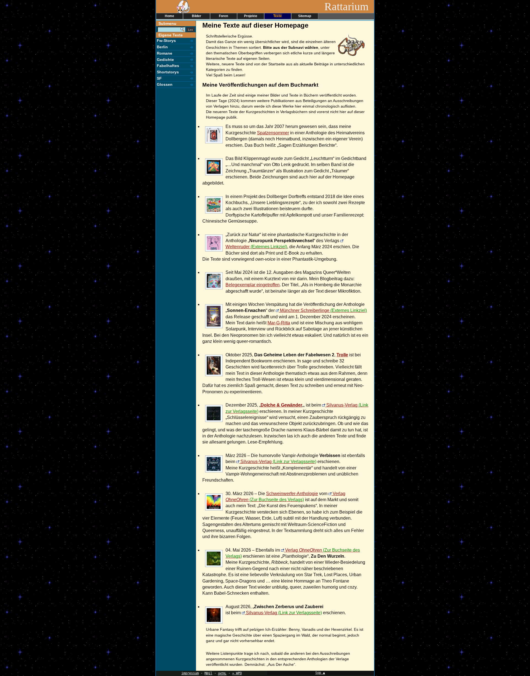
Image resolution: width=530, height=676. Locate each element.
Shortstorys (168, 72)
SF (159, 78)
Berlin (162, 47)
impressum (190, 673)
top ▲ (320, 673)
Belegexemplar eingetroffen (253, 284)
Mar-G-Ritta (278, 322)
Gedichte (165, 59)
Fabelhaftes (168, 65)
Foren (223, 16)
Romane (164, 53)
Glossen (165, 84)
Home (169, 16)
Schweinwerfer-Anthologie (292, 493)
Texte (277, 16)
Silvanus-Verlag (256, 461)
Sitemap (304, 16)
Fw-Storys (166, 40)
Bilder (196, 16)
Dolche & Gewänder (281, 405)
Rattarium (349, 6)
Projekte (250, 16)
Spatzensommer (273, 132)
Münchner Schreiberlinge (304, 310)
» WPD (237, 673)
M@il (208, 673)
